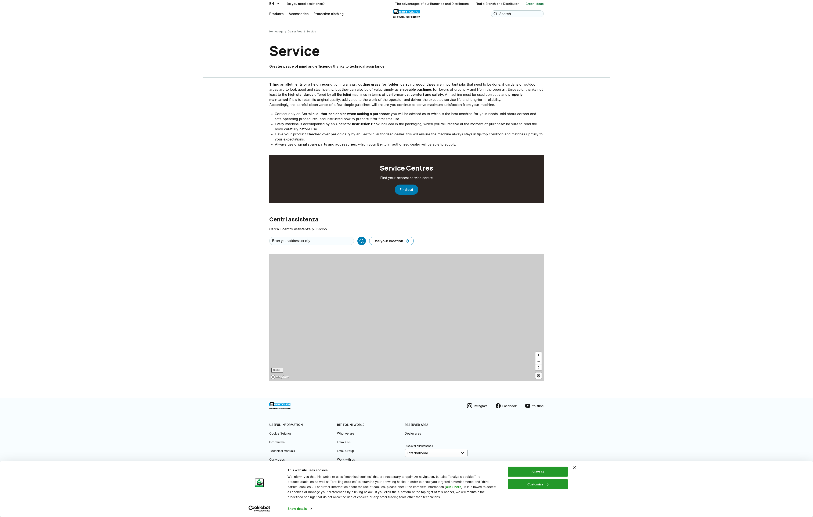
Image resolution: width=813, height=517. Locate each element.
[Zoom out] (538, 361)
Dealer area (413, 433)
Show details (297, 508)
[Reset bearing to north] (538, 367)
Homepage (276, 31)
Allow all (537, 472)
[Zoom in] (538, 355)
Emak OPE (344, 442)
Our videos (277, 459)
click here (453, 487)
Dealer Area (295, 31)
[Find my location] (538, 375)
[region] (406, 317)
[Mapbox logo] (280, 377)
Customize (535, 484)
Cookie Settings (280, 433)
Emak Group (345, 451)
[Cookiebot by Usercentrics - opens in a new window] (259, 509)
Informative (277, 442)
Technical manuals (282, 451)
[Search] (361, 241)
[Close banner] (574, 467)
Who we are (345, 433)
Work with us (346, 459)
